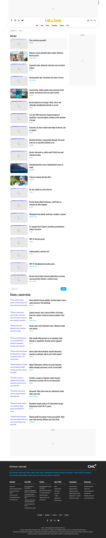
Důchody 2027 (87, 493)
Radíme (62, 25)
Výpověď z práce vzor (44, 497)
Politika (41, 482)
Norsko (21, 30)
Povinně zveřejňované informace (70, 533)
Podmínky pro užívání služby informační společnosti (46, 531)
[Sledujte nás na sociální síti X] (19, 20)
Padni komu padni (43, 495)
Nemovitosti (62, 473)
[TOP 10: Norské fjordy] (19, 242)
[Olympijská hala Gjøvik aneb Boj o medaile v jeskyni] (19, 218)
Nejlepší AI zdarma (73, 491)
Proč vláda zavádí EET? (44, 492)
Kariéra (67, 515)
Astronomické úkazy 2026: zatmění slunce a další (30, 496)
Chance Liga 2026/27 (46, 475)
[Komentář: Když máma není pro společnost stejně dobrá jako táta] (19, 395)
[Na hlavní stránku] (53, 20)
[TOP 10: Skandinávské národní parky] (19, 267)
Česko (47, 25)
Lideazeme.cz (13, 30)
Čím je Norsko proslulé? (37, 40)
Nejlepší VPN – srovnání (75, 495)
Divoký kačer (42, 499)
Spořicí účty (87, 488)
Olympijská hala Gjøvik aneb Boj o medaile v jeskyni (47, 214)
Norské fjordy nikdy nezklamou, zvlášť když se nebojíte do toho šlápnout (45, 203)
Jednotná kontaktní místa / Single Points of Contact (50, 533)
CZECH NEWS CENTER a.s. (58, 527)
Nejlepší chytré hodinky (74, 493)
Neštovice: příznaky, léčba (16, 488)
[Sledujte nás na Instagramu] (15, 20)
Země (42, 25)
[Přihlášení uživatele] (88, 20)
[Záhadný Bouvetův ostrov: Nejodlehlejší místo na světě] (19, 168)
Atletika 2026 (57, 498)
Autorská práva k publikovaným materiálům (23, 531)
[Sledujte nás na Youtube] (22, 20)
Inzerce (55, 515)
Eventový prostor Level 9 (34, 475)
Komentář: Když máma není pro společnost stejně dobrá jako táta (46, 392)
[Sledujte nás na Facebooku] (11, 20)
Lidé (37, 25)
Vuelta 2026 (56, 475)
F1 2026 (56, 495)
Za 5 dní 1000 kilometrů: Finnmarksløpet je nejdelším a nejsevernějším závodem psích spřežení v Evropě (47, 117)
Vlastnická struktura (32, 533)
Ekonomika (87, 482)
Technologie (72, 482)
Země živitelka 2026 (88, 498)
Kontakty (39, 515)
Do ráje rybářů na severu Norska (40, 189)
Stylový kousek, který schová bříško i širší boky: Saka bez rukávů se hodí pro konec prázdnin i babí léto (46, 315)
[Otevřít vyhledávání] (91, 20)
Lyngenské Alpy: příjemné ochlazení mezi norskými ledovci (47, 66)
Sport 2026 (57, 482)
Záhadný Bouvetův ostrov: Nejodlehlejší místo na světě (46, 166)
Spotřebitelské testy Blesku (51, 473)
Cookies (80, 531)
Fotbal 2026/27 (57, 488)
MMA (55, 486)
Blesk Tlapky (22, 473)
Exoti (67, 25)
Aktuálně (12, 482)
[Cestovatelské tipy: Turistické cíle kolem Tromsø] (19, 81)
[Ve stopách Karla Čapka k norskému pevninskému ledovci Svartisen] (19, 230)
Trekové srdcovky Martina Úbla (40, 177)
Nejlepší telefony (73, 488)
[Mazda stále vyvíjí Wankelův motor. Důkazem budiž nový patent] (19, 329)
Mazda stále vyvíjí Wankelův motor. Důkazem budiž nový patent (47, 327)
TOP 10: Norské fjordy (37, 239)
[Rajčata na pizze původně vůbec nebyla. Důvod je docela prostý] (19, 56)
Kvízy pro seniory (13, 495)
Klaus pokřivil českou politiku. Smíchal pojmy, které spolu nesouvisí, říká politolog (47, 301)
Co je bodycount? (14, 499)
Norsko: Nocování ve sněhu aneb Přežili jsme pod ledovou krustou (46, 153)
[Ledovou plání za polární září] (19, 255)
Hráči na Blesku (31, 473)
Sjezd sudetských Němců (45, 490)
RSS (61, 515)
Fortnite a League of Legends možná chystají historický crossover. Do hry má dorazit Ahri (44, 379)
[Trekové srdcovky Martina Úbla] (19, 180)
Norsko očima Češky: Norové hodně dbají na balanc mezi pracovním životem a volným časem (47, 277)
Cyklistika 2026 (57, 500)
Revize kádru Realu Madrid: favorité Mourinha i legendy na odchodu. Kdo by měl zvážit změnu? (45, 352)
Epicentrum (12, 486)
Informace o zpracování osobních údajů (68, 531)
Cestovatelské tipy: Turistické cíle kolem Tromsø (46, 77)
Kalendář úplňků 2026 (15, 497)
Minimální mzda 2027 (89, 495)
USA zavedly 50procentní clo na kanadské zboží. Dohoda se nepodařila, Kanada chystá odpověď (46, 339)
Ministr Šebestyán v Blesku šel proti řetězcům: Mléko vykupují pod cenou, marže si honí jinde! (45, 366)
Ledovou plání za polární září (39, 251)
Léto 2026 (28, 482)
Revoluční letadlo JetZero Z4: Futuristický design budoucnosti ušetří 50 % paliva (46, 404)
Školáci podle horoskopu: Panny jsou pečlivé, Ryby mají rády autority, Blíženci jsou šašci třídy (47, 418)
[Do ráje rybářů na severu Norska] (19, 193)
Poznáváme (54, 25)
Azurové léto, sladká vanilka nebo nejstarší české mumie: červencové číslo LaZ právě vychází (46, 91)
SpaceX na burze (73, 486)
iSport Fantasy (39, 473)
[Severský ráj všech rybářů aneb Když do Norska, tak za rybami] (19, 131)
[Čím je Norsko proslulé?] (19, 44)
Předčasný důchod (88, 486)
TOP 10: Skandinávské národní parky (42, 263)
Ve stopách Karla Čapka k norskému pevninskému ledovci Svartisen (46, 228)
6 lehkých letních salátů (30, 508)
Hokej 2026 (57, 491)
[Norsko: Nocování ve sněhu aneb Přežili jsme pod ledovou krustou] (19, 156)
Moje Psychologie (14, 473)
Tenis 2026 (56, 493)
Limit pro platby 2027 (89, 491)
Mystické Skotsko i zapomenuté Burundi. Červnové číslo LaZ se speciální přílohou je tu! (46, 141)
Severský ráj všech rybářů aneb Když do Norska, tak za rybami (47, 128)
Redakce (47, 515)
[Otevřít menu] (94, 20)
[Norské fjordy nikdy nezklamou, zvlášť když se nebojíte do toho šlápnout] (19, 205)
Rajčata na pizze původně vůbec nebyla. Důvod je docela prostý (46, 54)
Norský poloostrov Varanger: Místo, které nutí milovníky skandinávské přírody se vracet (45, 103)
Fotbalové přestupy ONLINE (20, 475)
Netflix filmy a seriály (74, 498)
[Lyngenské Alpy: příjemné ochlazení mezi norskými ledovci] (19, 69)
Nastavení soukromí (87, 531)
